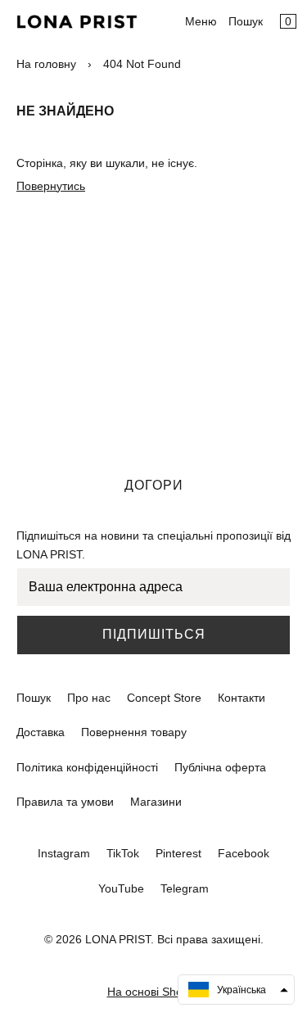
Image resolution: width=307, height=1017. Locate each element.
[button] (236, 989)
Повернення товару (134, 732)
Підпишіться (153, 634)
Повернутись (50, 185)
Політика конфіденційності (87, 767)
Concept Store (164, 697)
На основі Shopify (154, 991)
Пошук (245, 21)
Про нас (89, 697)
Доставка (40, 732)
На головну (46, 63)
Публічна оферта (220, 767)
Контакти (241, 697)
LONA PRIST (118, 939)
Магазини (156, 801)
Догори (153, 485)
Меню (201, 21)
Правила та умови (65, 801)
